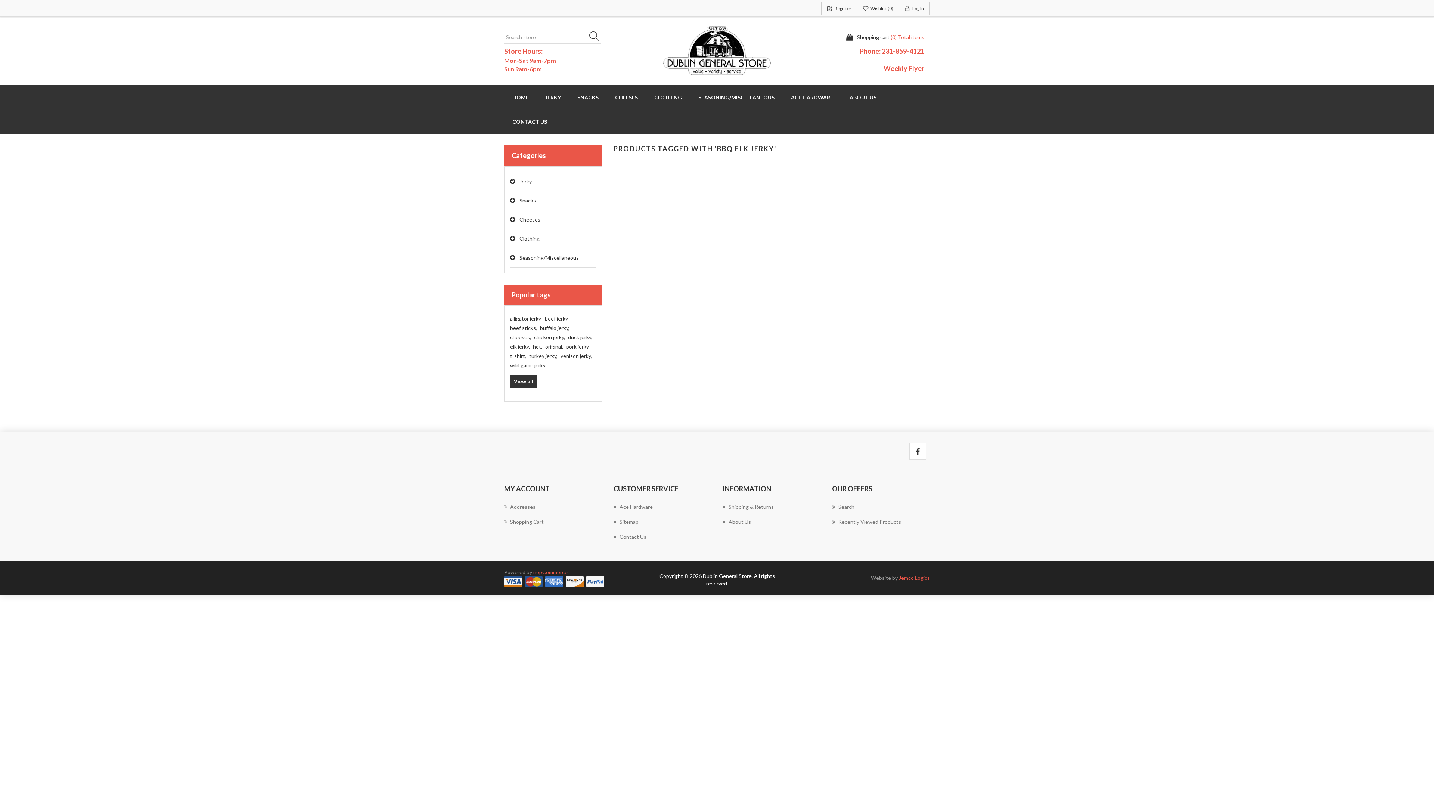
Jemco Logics (914, 578)
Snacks (527, 200)
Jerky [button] (553, 97)
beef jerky (557, 318)
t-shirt (518, 356)
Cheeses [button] (626, 97)
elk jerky (520, 346)
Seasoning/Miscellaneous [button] (736, 97)
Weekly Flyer (904, 68)
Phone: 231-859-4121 (892, 51)
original (554, 346)
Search (596, 37)
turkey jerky (543, 356)
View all (523, 381)
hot (537, 346)
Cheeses (529, 219)
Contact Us (529, 121)
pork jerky (578, 346)
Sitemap (629, 522)
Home (520, 97)
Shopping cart (527, 522)
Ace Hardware (812, 97)
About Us (863, 97)
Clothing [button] (668, 97)
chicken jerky (549, 337)
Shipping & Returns (751, 507)
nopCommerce (550, 572)
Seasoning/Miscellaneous (549, 257)
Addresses (523, 507)
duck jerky (580, 337)
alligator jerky (526, 318)
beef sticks (523, 328)
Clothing (529, 238)
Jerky (525, 181)
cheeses (520, 337)
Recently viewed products (869, 522)
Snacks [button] (588, 97)
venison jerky (576, 356)
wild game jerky (528, 365)
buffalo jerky (554, 328)
